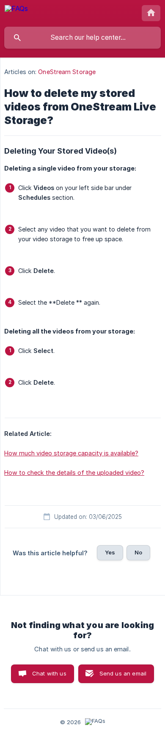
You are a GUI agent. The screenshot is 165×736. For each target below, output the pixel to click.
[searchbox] (82, 38)
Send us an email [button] (122, 673)
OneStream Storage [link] (67, 71)
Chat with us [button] (49, 673)
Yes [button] (110, 552)
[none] (16, 13)
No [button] (138, 552)
